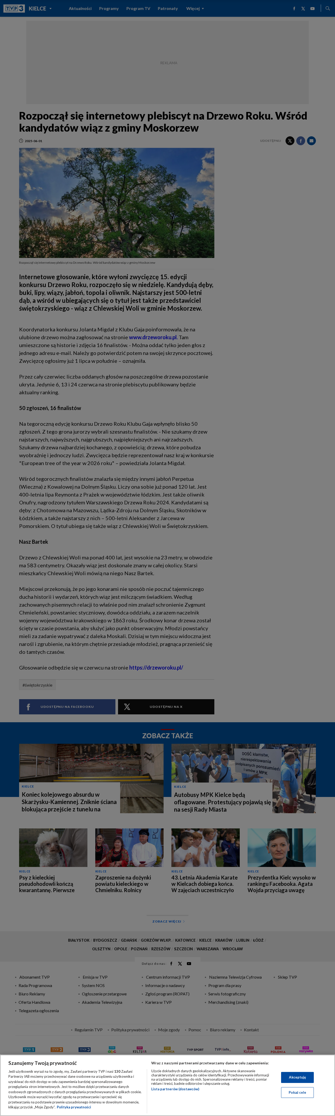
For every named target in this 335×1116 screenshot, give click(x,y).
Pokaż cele (297, 1092)
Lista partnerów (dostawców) (175, 1089)
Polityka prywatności (74, 1107)
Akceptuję (297, 1077)
